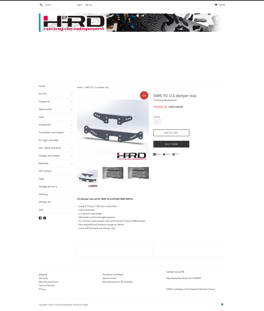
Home (42, 86)
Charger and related (55, 155)
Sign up (88, 4)
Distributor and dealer (113, 274)
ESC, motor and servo (55, 148)
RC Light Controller (49, 140)
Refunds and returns (49, 282)
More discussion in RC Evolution (118, 282)
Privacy (42, 289)
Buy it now (171, 144)
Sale (41, 209)
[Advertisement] (132, 59)
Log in (79, 4)
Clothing (43, 194)
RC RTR (55, 94)
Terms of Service (47, 285)
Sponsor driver (109, 278)
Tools (41, 179)
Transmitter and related (55, 132)
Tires (41, 117)
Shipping (43, 274)
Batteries (55, 163)
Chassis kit (55, 101)
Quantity (156, 116)
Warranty (43, 278)
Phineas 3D (45, 202)
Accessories (55, 124)
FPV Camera (45, 171)
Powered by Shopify (80, 304)
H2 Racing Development (62, 304)
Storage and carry (48, 186)
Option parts (55, 109)
